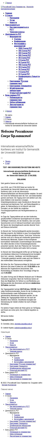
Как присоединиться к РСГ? (20, 349)
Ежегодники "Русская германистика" (19, 82)
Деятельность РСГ (13, 34)
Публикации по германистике (16, 98)
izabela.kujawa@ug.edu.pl (23, 328)
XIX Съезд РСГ (25, 50)
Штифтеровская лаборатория (16, 89)
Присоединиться (12, 25)
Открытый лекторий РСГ (20, 93)
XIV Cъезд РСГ (25, 53)
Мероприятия (15, 36)
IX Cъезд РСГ (24, 62)
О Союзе (8, 15)
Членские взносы (17, 32)
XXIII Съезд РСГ (25, 48)
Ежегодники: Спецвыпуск (21, 86)
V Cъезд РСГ (24, 72)
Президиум (14, 18)
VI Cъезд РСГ (24, 69)
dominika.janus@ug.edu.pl (23, 324)
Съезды (17, 39)
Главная (8, 13)
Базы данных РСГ (12, 95)
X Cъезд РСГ (24, 60)
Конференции (20, 41)
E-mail (7, 163)
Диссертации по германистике (17, 105)
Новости (13, 22)
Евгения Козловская (9, 385)
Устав (12, 20)
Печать (7, 161)
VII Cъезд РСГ (24, 67)
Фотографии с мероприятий (20, 44)
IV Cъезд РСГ (24, 74)
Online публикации (17, 102)
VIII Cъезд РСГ (25, 65)
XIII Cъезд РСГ (25, 55)
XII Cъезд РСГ (24, 57)
